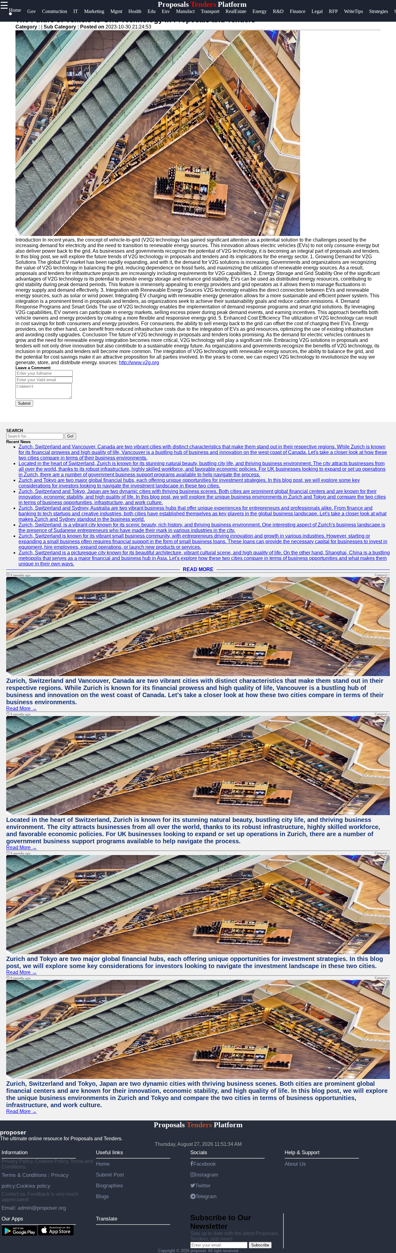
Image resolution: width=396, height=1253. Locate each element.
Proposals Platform (202, 4)
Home (103, 1164)
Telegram (206, 1196)
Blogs (102, 1196)
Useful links (109, 1152)
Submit (24, 403)
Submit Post (110, 1175)
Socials (198, 1152)
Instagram (206, 1175)
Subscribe (260, 1245)
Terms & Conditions (25, 1175)
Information (15, 1152)
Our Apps (12, 1219)
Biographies (109, 1185)
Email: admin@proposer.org (34, 1208)
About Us (295, 1164)
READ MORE (198, 569)
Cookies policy (33, 1186)
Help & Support (302, 1152)
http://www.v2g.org (139, 362)
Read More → (21, 708)
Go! (70, 436)
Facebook (204, 1164)
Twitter (203, 1185)
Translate (106, 1219)
